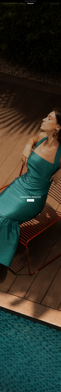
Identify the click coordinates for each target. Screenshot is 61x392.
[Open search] (54, 4)
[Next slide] (58, 1)
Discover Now (30, 200)
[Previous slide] (2, 1)
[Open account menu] (56, 4)
